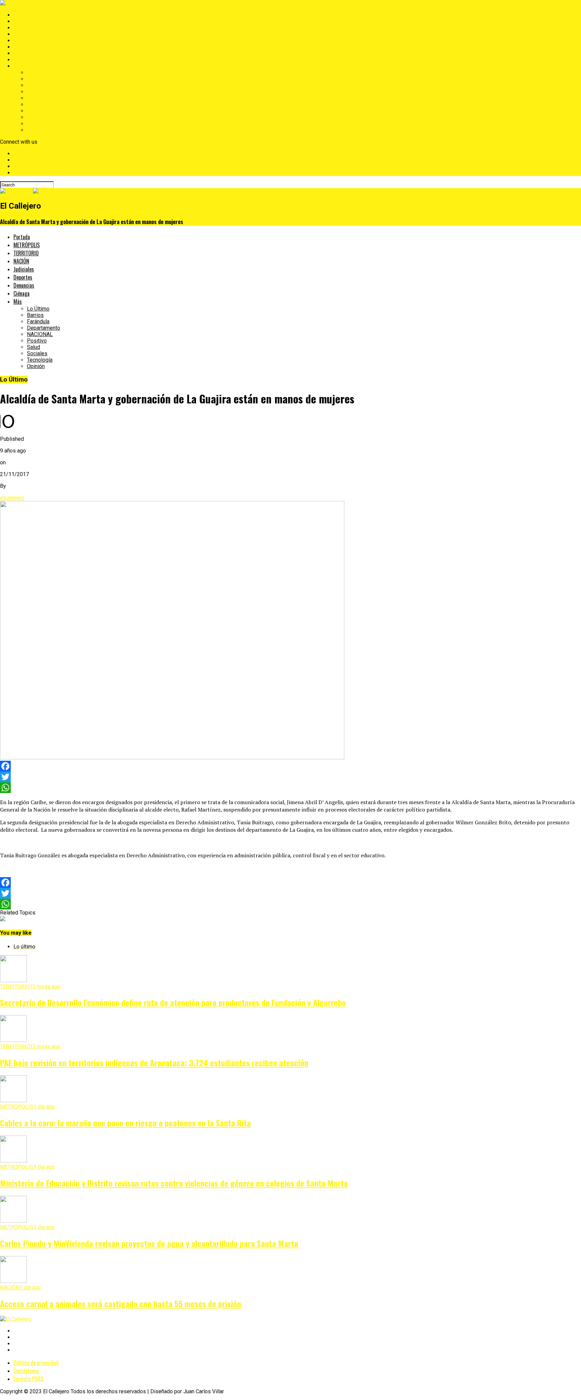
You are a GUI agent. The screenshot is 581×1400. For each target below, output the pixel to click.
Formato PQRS (28, 1379)
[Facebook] (290, 766)
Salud (33, 111)
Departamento (43, 91)
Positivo (37, 104)
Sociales (37, 117)
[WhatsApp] (290, 787)
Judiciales (25, 40)
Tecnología (39, 123)
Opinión (36, 130)
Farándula (38, 85)
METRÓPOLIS (30, 21)
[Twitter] (290, 776)
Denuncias (25, 53)
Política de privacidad (36, 1363)
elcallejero (12, 498)
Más (18, 66)
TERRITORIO (28, 28)
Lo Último (38, 72)
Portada (22, 15)
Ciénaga (22, 60)
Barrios (35, 79)
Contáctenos (26, 1371)
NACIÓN (23, 34)
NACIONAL (40, 98)
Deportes (24, 47)
